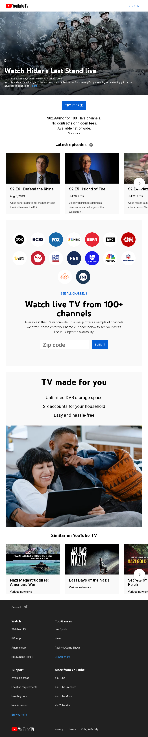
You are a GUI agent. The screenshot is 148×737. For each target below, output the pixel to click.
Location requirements (24, 687)
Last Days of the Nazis (89, 580)
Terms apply (74, 133)
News (58, 638)
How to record (19, 705)
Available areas (20, 677)
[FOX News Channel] (56, 258)
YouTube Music (63, 696)
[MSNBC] (110, 258)
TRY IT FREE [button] (74, 105)
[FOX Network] (56, 240)
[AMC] (110, 240)
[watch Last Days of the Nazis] (92, 559)
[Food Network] (38, 258)
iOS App (16, 638)
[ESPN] (92, 240)
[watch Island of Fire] (92, 168)
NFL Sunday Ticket (22, 656)
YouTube (60, 677)
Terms (72, 729)
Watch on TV (19, 629)
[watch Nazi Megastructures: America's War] (33, 559)
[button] (139, 183)
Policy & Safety (89, 729)
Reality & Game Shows (67, 647)
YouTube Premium (65, 687)
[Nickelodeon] (65, 277)
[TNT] (83, 277)
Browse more (62, 656)
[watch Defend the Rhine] (33, 168)
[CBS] (38, 240)
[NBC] (74, 240)
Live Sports (61, 629)
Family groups (19, 696)
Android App (19, 647)
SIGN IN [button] (134, 6)
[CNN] (128, 240)
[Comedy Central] (20, 258)
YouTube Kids (62, 705)
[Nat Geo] (8, 60)
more (34, 85)
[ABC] (20, 240)
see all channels (74, 293)
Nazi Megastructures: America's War (29, 582)
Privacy (59, 729)
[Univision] (92, 258)
